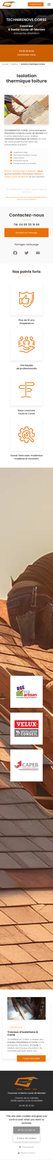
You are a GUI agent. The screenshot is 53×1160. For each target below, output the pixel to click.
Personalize (27, 1147)
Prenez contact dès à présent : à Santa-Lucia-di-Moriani (23, 174)
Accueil (5, 64)
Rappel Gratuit (35, 4)
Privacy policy (27, 1153)
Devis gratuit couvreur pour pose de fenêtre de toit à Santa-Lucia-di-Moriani (26, 198)
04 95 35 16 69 (26, 51)
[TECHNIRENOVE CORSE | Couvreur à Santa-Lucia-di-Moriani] (9, 4)
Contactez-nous (26, 54)
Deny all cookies (27, 1138)
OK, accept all (27, 1129)
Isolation (14, 64)
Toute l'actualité (31, 1058)
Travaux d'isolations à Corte (22, 1033)
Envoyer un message (26, 232)
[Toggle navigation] (49, 4)
